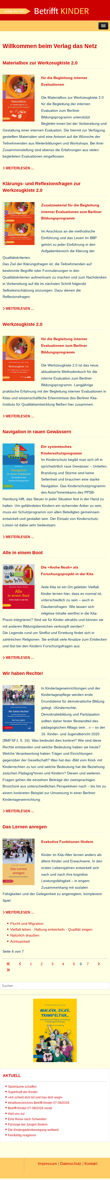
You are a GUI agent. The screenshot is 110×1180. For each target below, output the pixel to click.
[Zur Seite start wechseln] (9, 964)
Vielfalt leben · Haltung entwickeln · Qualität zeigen (51, 929)
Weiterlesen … (19, 168)
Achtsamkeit (20, 941)
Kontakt (90, 1163)
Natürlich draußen (24, 935)
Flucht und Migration (26, 923)
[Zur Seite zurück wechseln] (20, 964)
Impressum (47, 1163)
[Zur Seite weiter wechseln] (99, 964)
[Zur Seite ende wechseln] (8, 970)
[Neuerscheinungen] (55, 1061)
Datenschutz (70, 1163)
